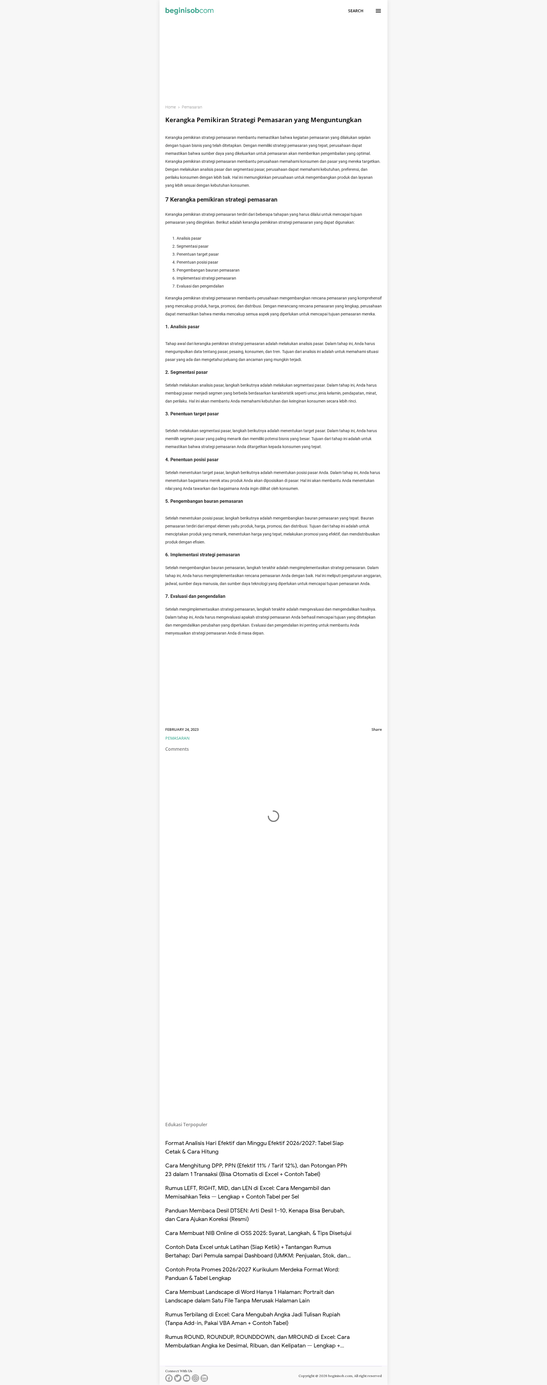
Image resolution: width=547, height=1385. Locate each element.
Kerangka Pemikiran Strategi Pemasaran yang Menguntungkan (263, 119)
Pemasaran (177, 738)
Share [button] (377, 729)
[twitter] (177, 1379)
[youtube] (186, 1379)
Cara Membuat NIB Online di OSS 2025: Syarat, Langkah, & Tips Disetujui (258, 1233)
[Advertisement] (273, 59)
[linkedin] (204, 1379)
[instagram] (195, 1379)
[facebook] (169, 1379)
